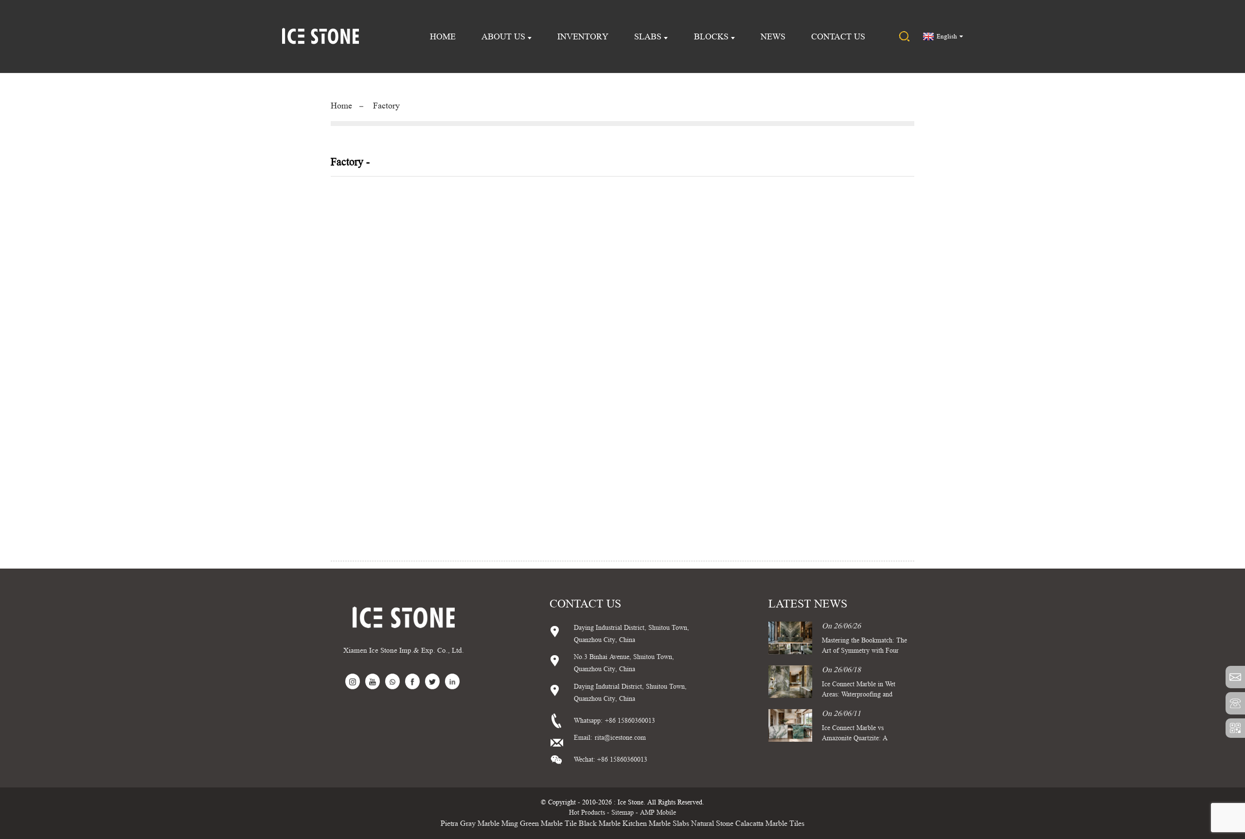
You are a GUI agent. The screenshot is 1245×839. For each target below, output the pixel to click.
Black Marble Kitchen (613, 823)
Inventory (582, 36)
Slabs (647, 36)
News (773, 36)
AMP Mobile (658, 812)
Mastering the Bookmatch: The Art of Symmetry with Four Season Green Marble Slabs (864, 650)
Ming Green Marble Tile (539, 823)
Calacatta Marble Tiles (769, 823)
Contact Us (838, 36)
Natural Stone (712, 823)
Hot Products (587, 812)
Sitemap (622, 812)
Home (443, 36)
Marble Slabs (669, 823)
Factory (386, 105)
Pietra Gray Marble (470, 823)
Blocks (711, 36)
